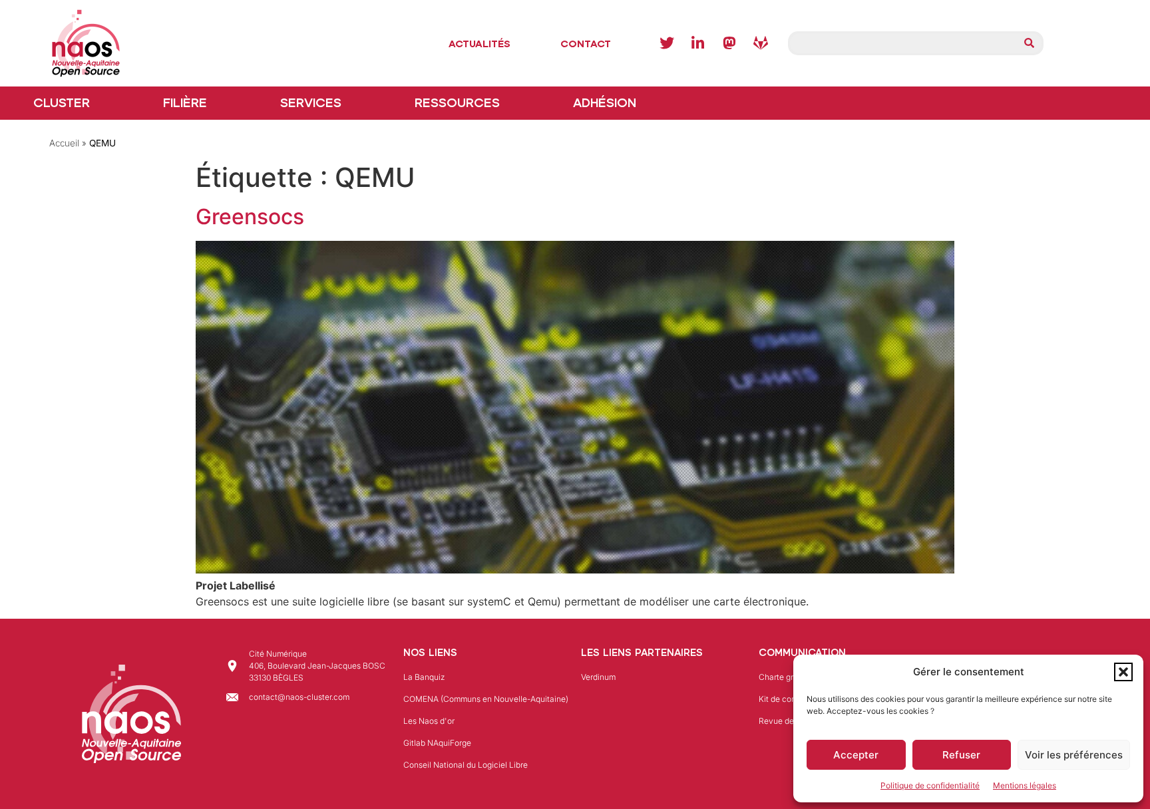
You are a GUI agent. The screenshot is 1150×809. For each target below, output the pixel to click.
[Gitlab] (760, 43)
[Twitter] (667, 43)
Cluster (61, 103)
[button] (1123, 672)
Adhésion (604, 103)
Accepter (855, 754)
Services (310, 103)
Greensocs (250, 217)
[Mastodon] (729, 43)
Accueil (64, 143)
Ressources (457, 103)
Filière (185, 103)
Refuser (961, 754)
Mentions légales (1024, 785)
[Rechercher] (1030, 43)
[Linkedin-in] (698, 43)
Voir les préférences (1074, 754)
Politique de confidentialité (930, 785)
